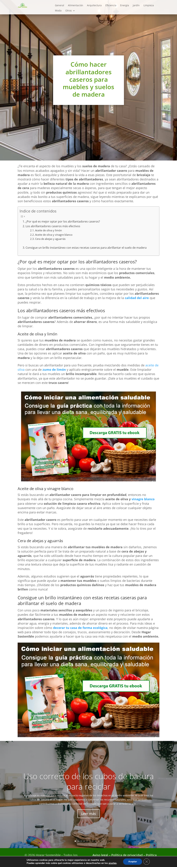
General (59, 5)
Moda (58, 10)
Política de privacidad (127, 855)
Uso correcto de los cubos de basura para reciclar (88, 781)
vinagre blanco (143, 499)
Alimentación (75, 5)
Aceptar (132, 861)
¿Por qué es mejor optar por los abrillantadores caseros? (63, 221)
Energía (124, 5)
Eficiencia (110, 5)
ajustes (113, 863)
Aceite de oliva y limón (48, 230)
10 (101, 841)
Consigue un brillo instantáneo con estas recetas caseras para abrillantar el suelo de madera (86, 248)
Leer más (88, 813)
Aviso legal (100, 855)
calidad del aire (137, 298)
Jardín (136, 5)
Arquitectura (94, 5)
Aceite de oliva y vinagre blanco (53, 234)
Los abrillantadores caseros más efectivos (53, 226)
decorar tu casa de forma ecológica (80, 628)
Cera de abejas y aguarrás (50, 239)
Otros (68, 10)
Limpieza (148, 5)
